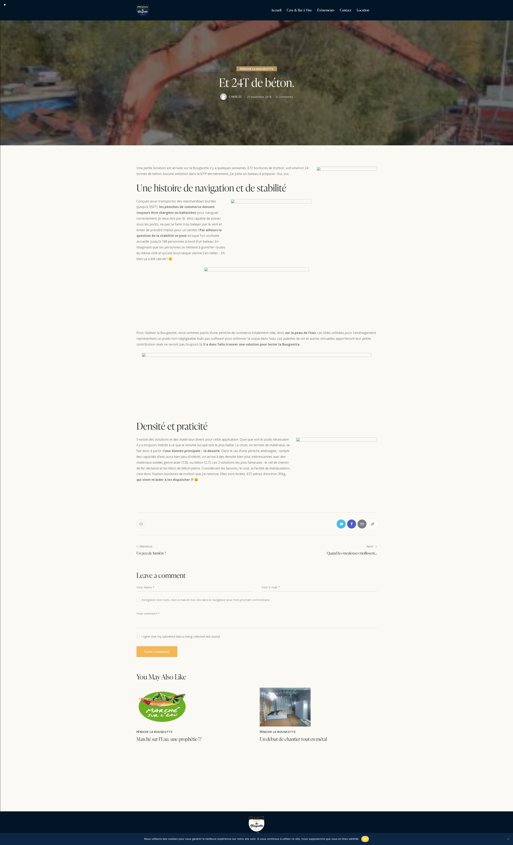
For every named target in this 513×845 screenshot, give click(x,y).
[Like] (141, 524)
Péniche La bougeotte (257, 68)
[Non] (508, 839)
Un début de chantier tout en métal (293, 739)
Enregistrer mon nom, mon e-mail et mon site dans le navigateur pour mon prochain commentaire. (205, 600)
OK (365, 838)
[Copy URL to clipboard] (372, 524)
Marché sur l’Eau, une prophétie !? (168, 739)
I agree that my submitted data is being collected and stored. (180, 636)
